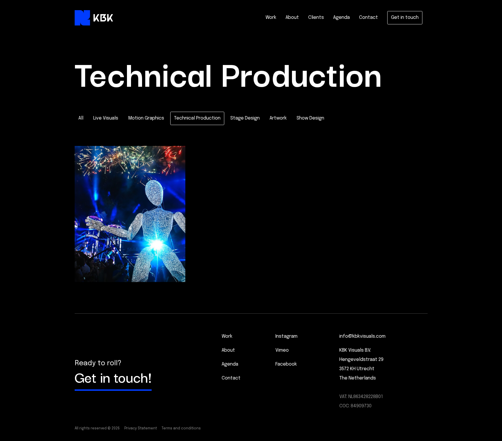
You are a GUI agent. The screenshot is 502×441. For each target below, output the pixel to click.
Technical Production (197, 118)
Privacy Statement (140, 428)
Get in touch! (113, 377)
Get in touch (405, 17)
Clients (316, 17)
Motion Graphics (146, 118)
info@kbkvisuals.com (362, 336)
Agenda (341, 17)
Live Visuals (105, 118)
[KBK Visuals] (94, 18)
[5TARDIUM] (130, 214)
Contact (368, 17)
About (292, 17)
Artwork (278, 118)
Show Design (310, 118)
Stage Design (245, 118)
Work (271, 17)
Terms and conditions (181, 428)
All (80, 118)
